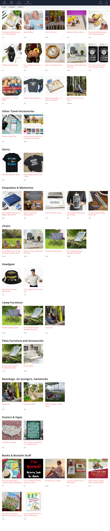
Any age (3, 7)
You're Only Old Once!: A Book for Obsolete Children (33, 514)
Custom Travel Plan (9, 136)
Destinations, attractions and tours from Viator (33, 137)
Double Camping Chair (53, 251)
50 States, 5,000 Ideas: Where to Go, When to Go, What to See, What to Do (11, 514)
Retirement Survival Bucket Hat (9, 290)
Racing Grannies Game (75, 32)
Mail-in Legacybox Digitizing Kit (30, 214)
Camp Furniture (12, 302)
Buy (10, 37)
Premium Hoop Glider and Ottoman (76, 66)
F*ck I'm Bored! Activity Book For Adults (32, 481)
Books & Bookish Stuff (16, 455)
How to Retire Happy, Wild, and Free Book (96, 481)
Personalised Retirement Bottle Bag (76, 214)
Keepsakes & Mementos (17, 187)
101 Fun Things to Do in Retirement (75, 481)
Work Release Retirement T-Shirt (33, 175)
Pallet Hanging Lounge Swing (53, 405)
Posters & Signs (12, 417)
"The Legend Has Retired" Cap (33, 290)
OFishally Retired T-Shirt (11, 175)
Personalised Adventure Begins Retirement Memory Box (11, 214)
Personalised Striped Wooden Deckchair (74, 252)
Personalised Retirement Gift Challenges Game (97, 33)
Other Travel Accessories (18, 111)
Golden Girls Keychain (10, 65)
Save (6, 37)
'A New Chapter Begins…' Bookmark (97, 214)
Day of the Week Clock (53, 65)
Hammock (49, 328)
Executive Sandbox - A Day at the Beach (53, 99)
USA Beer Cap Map (9, 442)
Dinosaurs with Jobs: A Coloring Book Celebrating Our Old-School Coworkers (12, 481)
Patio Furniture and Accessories (22, 340)
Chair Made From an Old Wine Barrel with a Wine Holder (11, 252)
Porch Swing (28, 366)
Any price (20, 7)
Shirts (6, 149)
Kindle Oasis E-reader (53, 481)
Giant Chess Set (51, 32)
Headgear (8, 264)
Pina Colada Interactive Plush (32, 66)
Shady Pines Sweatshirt (32, 98)
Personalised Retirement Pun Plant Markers (11, 33)
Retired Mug (28, 32)
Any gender (12, 7)
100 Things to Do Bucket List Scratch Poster (33, 443)
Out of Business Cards (53, 213)
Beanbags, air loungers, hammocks (25, 379)
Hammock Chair (29, 404)
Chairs (6, 226)
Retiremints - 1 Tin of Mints (10, 99)
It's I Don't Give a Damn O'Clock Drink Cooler (97, 66)
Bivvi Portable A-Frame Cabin (75, 99)
